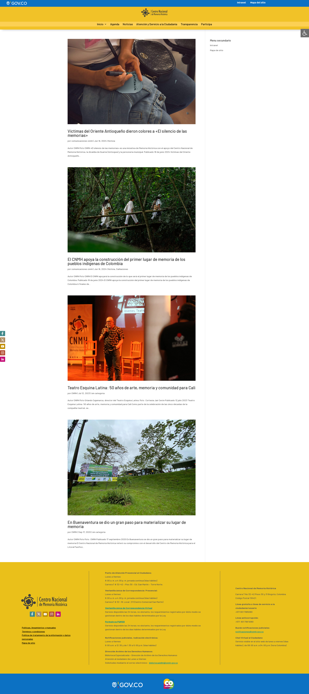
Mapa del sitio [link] (258, 2)
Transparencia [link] (189, 24)
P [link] (22, 635)
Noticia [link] (111, 140)
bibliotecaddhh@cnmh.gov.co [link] (163, 662)
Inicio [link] (100, 24)
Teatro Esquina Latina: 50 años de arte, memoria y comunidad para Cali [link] (131, 387)
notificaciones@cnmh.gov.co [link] (249, 631)
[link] (305, 33)
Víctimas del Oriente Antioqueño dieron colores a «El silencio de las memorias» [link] (127, 133)
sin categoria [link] (98, 393)
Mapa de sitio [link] (216, 50)
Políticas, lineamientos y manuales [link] (39, 627)
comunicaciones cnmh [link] (82, 140)
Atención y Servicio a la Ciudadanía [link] (156, 24)
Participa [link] (206, 24)
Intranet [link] (241, 2)
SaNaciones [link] (122, 269)
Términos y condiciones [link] (33, 631)
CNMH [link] (74, 393)
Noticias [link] (128, 24)
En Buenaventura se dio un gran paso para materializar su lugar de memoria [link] (127, 524)
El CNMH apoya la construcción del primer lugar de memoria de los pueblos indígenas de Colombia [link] (126, 261)
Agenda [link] (114, 24)
